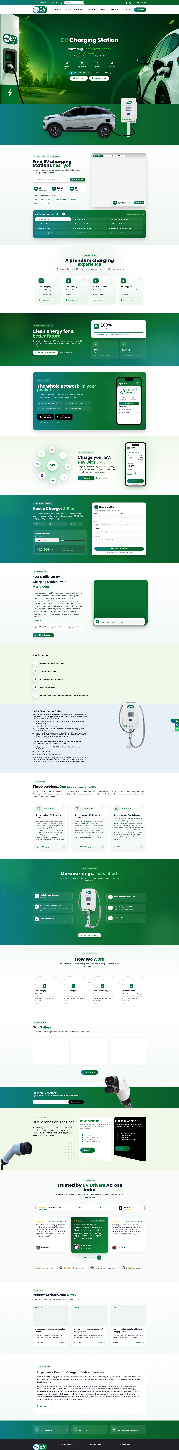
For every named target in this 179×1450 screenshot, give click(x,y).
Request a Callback (118, 548)
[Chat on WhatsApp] (177, 729)
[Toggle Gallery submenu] (106, 9)
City (121, 521)
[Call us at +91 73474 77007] (177, 725)
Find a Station (103, 73)
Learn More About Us (42, 635)
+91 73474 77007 (41, 2)
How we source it (66, 352)
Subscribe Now (76, 1102)
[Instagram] (130, 3)
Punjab (42, 199)
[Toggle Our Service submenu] (83, 9)
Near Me (121, 155)
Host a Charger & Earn (81, 73)
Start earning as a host (89, 935)
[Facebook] (126, 3)
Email (121, 513)
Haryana (50, 199)
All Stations (99, 155)
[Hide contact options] (173, 721)
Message (97, 536)
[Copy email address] (61, 3)
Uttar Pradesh (48, 203)
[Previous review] (80, 1257)
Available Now (110, 155)
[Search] (85, 2)
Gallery (102, 9)
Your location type (39, 536)
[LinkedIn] (145, 3)
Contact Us (126, 9)
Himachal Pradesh (61, 199)
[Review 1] (85, 1258)
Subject (96, 528)
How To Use (92, 9)
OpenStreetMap (142, 206)
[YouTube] (141, 3)
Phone (96, 521)
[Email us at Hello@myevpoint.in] (177, 721)
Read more (36, 620)
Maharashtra (37, 203)
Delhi (35, 199)
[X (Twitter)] (134, 3)
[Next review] (99, 1257)
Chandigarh (73, 199)
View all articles (140, 1300)
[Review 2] (88, 1258)
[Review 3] (91, 1258)
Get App (141, 9)
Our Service (78, 9)
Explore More (88, 1072)
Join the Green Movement (46, 352)
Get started (86, 478)
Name (96, 513)
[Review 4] (94, 1258)
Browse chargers (102, 478)
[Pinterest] (138, 3)
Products (68, 9)
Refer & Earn (115, 9)
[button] (94, 201)
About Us (58, 9)
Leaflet (134, 206)
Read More (62, 1342)
